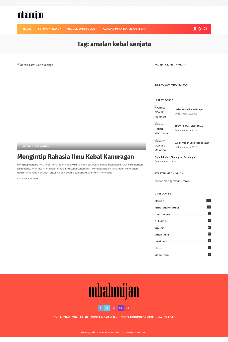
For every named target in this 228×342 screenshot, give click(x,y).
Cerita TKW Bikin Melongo (189, 109)
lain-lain (159, 228)
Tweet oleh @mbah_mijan (172, 181)
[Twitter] (197, 3)
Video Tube (162, 255)
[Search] (205, 29)
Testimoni (161, 241)
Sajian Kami (162, 234)
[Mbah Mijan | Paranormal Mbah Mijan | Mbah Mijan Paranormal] (30, 15)
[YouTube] (209, 3)
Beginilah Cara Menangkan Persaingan (175, 157)
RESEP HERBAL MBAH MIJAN (189, 126)
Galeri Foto (161, 221)
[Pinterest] (201, 3)
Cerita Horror (163, 214)
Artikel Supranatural (36, 146)
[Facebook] (193, 3)
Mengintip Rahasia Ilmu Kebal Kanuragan (75, 156)
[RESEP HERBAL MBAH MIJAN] (163, 128)
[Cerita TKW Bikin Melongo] (163, 112)
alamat (159, 201)
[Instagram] (205, 3)
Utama (159, 248)
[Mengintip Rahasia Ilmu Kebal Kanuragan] (81, 106)
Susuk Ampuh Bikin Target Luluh (192, 143)
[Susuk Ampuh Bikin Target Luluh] (163, 145)
